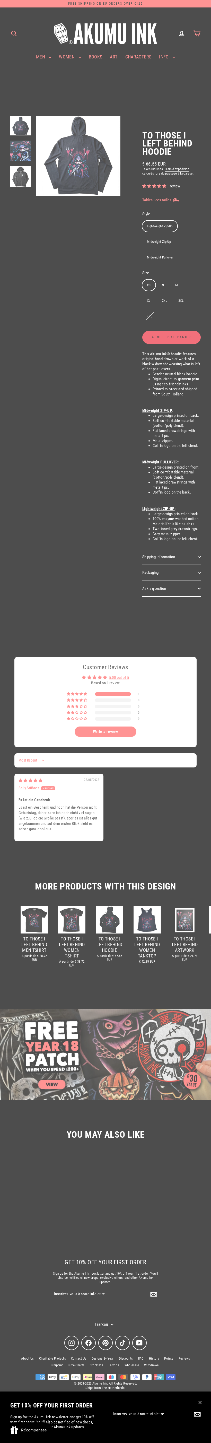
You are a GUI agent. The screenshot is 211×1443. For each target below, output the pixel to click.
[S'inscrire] (196, 1414)
